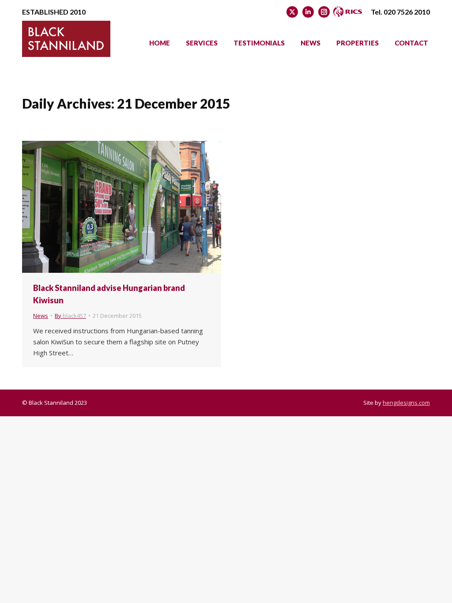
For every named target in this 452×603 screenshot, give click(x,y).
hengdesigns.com (406, 403)
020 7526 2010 (407, 12)
